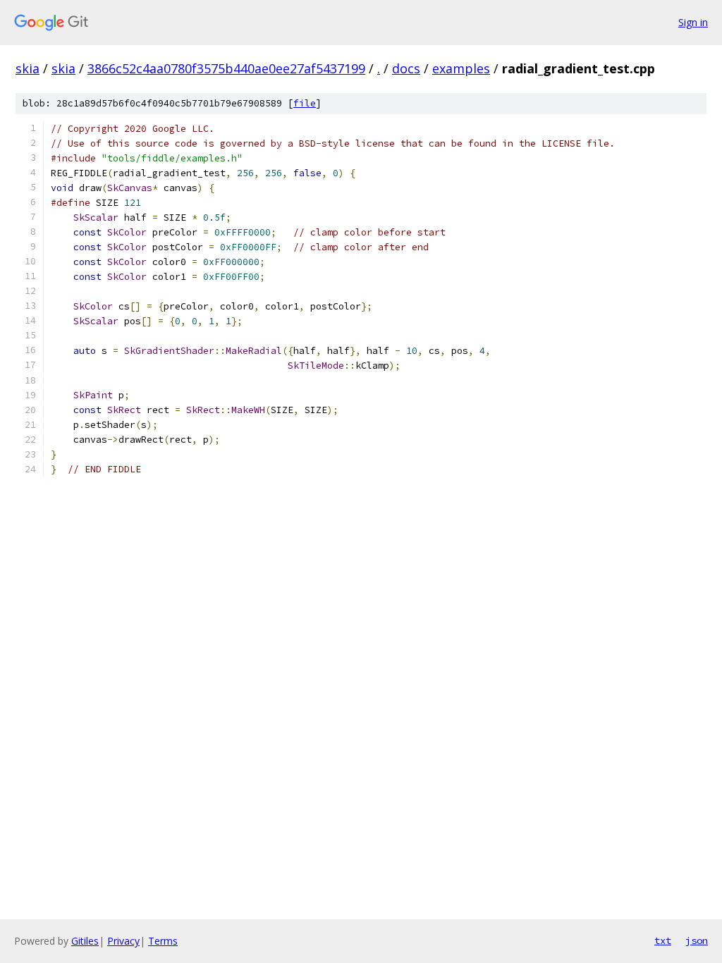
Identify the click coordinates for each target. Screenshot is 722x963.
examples (461, 68)
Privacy (123, 940)
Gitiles (85, 940)
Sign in (693, 22)
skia (27, 68)
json (696, 940)
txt (662, 940)
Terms (163, 940)
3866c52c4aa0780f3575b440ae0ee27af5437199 (226, 68)
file (304, 103)
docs (406, 68)
